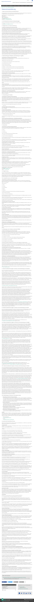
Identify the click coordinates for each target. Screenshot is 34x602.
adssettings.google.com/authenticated (9, 419)
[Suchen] (32, 0)
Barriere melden (21, 601)
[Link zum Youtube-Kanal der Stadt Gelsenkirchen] (26, 593)
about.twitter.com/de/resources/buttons (23, 378)
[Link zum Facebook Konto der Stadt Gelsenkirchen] (19, 593)
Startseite (3, 601)
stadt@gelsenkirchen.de (8, 18)
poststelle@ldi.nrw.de (7, 168)
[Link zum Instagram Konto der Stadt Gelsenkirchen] (24, 593)
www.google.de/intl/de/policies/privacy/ (8, 363)
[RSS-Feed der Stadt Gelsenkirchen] (30, 593)
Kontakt (5, 590)
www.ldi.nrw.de (7, 169)
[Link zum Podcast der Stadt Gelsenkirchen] (28, 593)
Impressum (8, 601)
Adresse (5, 584)
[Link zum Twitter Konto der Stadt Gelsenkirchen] (22, 593)
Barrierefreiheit (16, 601)
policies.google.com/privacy (7, 417)
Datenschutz (12, 601)
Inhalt (6, 601)
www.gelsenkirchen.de (9, 19)
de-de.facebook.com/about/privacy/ (22, 301)
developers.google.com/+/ (6, 338)
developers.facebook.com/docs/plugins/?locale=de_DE (10, 285)
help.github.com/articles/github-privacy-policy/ (9, 320)
